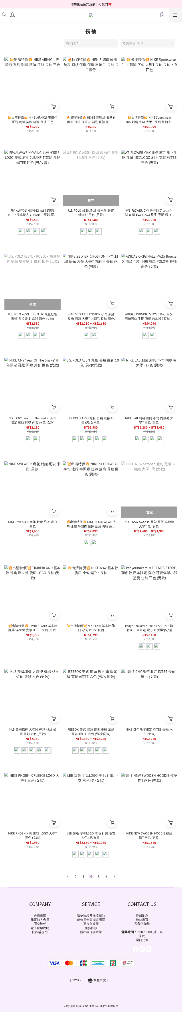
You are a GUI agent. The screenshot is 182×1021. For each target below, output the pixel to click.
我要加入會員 (40, 920)
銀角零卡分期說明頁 (91, 920)
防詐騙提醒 (40, 932)
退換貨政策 (91, 924)
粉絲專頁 (142, 920)
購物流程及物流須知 (91, 916)
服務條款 (91, 928)
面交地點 (40, 924)
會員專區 (40, 916)
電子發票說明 (40, 928)
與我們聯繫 (142, 924)
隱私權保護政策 (91, 932)
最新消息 (142, 916)
